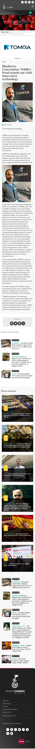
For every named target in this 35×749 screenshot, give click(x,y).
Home (2, 32)
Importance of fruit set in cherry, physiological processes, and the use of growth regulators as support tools (21, 362)
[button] (12, 323)
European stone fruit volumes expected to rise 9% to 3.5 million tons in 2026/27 (22, 346)
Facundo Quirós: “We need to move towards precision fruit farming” (22, 376)
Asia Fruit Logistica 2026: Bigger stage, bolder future (16, 564)
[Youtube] (33, 2)
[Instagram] (29, 2)
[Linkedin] (26, 2)
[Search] (30, 12)
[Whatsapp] (23, 729)
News (7, 32)
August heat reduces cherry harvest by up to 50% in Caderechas (17, 534)
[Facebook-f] (22, 2)
